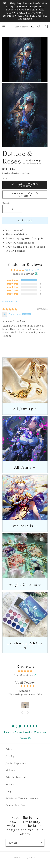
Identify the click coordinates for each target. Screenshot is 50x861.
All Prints (23, 467)
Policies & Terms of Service (22, 798)
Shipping (6, 173)
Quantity (7, 202)
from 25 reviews (23, 675)
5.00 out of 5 (32, 270)
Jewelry (10, 756)
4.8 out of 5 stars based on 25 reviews (25, 732)
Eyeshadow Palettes (25, 643)
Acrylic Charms (23, 584)
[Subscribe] (40, 843)
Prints (9, 749)
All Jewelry (23, 408)
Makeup (10, 770)
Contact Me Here (15, 805)
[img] (9, 309)
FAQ (8, 791)
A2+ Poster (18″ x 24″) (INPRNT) (24, 194)
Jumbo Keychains (16, 763)
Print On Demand (16, 777)
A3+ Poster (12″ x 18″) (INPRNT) (24, 185)
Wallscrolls (23, 525)
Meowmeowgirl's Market (27, 858)
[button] (4, 26)
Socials (10, 784)
